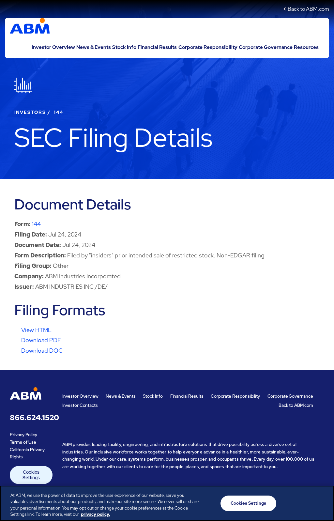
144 (36, 224)
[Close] (323, 502)
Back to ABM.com (308, 9)
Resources (306, 47)
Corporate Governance (266, 47)
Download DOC (42, 350)
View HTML (36, 330)
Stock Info (124, 47)
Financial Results (157, 47)
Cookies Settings (31, 475)
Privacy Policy (23, 434)
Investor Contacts (80, 405)
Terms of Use (23, 442)
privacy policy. (95, 514)
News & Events (93, 47)
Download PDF (41, 340)
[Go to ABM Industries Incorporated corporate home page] (30, 27)
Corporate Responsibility (207, 47)
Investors (30, 112)
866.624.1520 (31, 418)
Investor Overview (53, 47)
